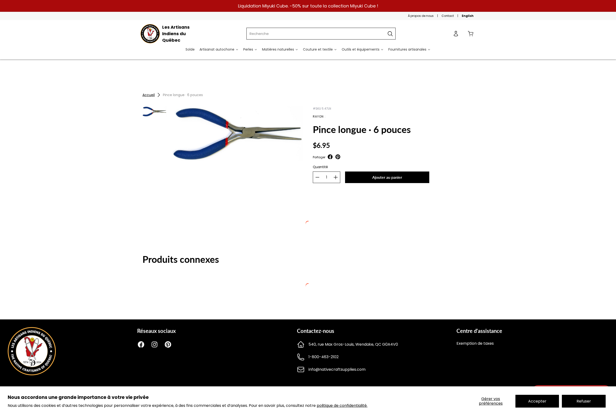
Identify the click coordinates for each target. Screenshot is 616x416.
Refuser (584, 401)
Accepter (537, 401)
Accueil (148, 94)
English (468, 16)
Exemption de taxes (475, 343)
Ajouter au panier (387, 177)
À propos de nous (421, 16)
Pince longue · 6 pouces (183, 94)
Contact (448, 16)
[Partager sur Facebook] (330, 157)
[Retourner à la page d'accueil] (32, 374)
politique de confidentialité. (342, 405)
